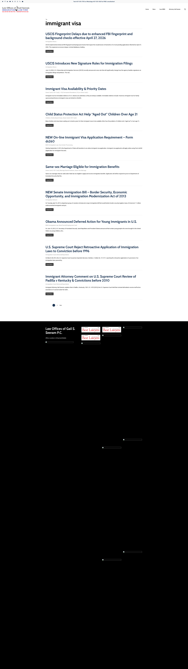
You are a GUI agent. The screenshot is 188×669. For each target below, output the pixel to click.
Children (48, 118)
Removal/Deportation (63, 254)
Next (61, 305)
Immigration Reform (51, 200)
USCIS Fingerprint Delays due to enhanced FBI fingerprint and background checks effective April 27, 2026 (89, 36)
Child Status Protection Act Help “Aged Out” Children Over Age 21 (91, 114)
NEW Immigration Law (52, 145)
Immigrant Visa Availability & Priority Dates (76, 89)
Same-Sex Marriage (80, 170)
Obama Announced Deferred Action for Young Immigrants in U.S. (91, 222)
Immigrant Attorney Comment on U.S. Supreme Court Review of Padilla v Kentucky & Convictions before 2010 (91, 278)
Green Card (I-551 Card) (52, 92)
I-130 (61, 92)
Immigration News (51, 41)
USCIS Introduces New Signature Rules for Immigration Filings (89, 63)
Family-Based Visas (56, 118)
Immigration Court (51, 254)
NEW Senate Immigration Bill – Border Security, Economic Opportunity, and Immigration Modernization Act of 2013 (86, 194)
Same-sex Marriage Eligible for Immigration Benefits (82, 167)
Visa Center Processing (66, 145)
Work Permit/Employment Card (68, 225)
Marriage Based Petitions (67, 170)
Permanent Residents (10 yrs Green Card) (75, 92)
